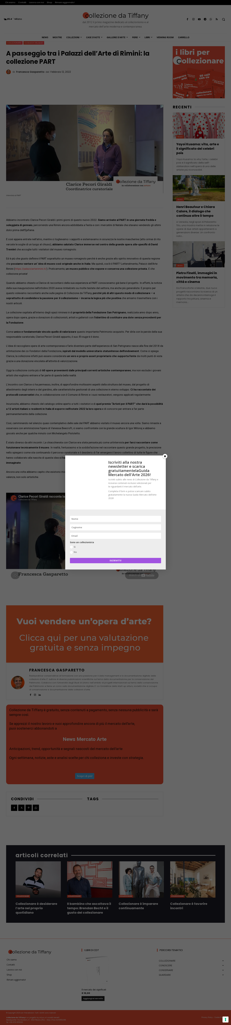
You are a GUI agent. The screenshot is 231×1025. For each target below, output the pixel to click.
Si (75, 546)
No (75, 552)
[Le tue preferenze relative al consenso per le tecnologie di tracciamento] (225, 1019)
